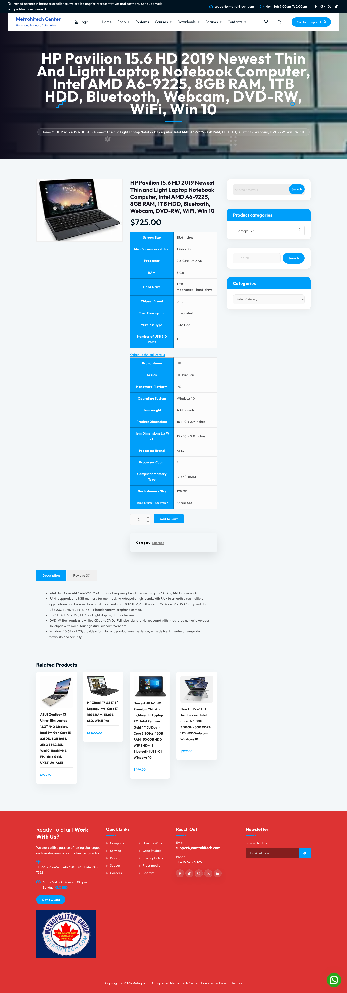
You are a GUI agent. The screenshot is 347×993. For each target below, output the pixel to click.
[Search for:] (257, 258)
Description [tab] (51, 575)
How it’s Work (152, 843)
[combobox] (269, 230)
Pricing (115, 858)
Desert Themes (230, 983)
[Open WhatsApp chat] (334, 980)
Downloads (187, 21)
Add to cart (169, 519)
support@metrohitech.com (234, 6)
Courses (161, 21)
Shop (121, 21)
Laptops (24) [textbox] (267, 231)
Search (297, 189)
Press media (151, 865)
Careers (116, 873)
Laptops (158, 543)
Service (115, 851)
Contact (148, 873)
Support (116, 865)
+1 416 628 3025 (189, 862)
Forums (211, 21)
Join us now (35, 9)
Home (107, 21)
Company (117, 843)
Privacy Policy (153, 858)
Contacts (235, 21)
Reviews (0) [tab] (81, 575)
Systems (142, 21)
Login (83, 21)
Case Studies (152, 851)
